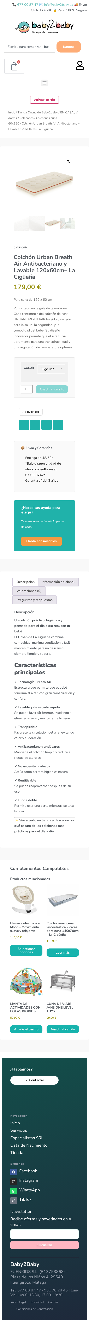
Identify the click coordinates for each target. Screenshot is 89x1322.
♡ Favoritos (31, 412)
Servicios (18, 1130)
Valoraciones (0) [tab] (29, 591)
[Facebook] (13, 1172)
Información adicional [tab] (58, 582)
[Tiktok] (13, 1200)
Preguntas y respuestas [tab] (35, 600)
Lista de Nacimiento (28, 1145)
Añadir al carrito (51, 389)
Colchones (27, 118)
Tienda (16, 1152)
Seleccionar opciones (26, 950)
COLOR (29, 368)
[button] (44, 83)
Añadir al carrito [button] (26, 1029)
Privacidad (37, 1302)
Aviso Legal (18, 1302)
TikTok (25, 1199)
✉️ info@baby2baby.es (56, 4)
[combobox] (29, 47)
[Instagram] (13, 1181)
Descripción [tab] (26, 582)
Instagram (28, 1180)
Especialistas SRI (26, 1138)
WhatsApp (29, 1190)
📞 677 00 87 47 (25, 4)
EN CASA (67, 112)
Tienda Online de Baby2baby (38, 112)
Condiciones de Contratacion (34, 1309)
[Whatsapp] (13, 1191)
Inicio (11, 112)
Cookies (53, 1302)
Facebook (28, 1171)
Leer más (63, 952)
